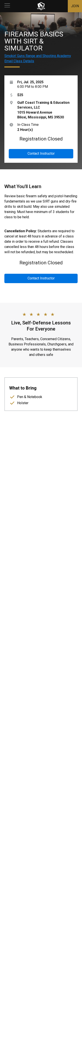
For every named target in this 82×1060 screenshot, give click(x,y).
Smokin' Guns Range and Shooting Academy (37, 56)
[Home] (41, 6)
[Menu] (7, 6)
